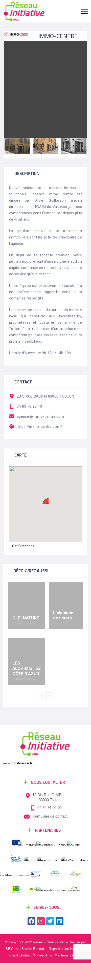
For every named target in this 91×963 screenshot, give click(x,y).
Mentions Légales (68, 955)
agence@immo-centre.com (40, 416)
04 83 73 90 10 (29, 406)
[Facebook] (31, 921)
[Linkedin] (59, 921)
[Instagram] (41, 921)
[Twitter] (50, 921)
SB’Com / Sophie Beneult (25, 949)
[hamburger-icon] (84, 11)
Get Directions (23, 546)
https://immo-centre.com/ (39, 426)
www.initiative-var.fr (17, 763)
